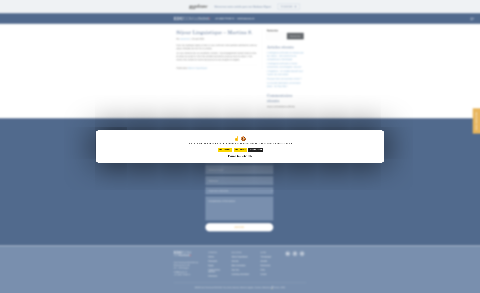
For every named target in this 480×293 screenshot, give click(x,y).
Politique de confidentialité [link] (240, 156)
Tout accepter (225, 150)
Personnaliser (256, 150)
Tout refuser (240, 150)
